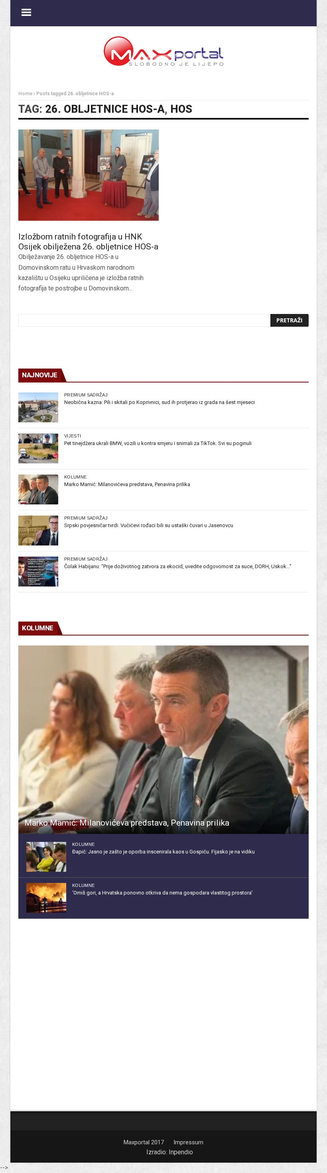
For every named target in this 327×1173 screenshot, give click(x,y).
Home (25, 93)
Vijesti (72, 436)
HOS (181, 109)
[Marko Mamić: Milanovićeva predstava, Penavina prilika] (38, 489)
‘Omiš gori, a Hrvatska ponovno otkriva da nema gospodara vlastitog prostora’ (162, 893)
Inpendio (181, 1152)
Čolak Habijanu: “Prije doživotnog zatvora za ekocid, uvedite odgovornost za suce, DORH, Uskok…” (178, 566)
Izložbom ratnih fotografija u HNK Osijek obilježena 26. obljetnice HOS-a (88, 241)
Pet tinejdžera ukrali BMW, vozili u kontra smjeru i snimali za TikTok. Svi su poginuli (158, 443)
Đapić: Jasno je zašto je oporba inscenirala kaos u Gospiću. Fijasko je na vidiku (163, 852)
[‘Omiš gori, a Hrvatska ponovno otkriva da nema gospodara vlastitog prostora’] (46, 898)
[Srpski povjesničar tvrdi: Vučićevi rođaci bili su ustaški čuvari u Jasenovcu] (38, 530)
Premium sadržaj (86, 394)
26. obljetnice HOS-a (105, 109)
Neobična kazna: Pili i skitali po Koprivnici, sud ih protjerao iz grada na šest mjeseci (159, 402)
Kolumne (75, 477)
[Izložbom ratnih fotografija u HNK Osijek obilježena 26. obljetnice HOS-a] (88, 175)
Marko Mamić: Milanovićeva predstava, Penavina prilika (127, 484)
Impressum (188, 1142)
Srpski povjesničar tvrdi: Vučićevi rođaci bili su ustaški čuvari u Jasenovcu (148, 525)
